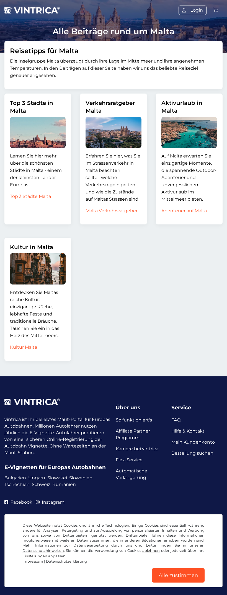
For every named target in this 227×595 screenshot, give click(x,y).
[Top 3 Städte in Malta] (38, 132)
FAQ (175, 420)
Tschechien (17, 484)
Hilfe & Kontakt (188, 431)
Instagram (53, 502)
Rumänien (64, 484)
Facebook (21, 502)
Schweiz (41, 484)
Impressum (32, 561)
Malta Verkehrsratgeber (112, 210)
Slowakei (57, 477)
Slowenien (80, 477)
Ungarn (36, 477)
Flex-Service (129, 459)
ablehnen (151, 551)
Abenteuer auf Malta (184, 210)
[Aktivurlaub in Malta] (189, 132)
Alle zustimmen (178, 575)
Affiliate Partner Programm (133, 434)
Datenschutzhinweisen (43, 551)
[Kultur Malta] (38, 268)
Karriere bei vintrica (137, 448)
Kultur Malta (23, 347)
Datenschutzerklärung (66, 561)
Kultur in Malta (31, 247)
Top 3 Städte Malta (30, 196)
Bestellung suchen (192, 453)
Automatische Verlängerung (131, 474)
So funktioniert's (134, 420)
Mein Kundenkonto (193, 442)
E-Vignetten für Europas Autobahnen (55, 467)
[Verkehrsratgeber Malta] (113, 132)
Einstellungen (34, 556)
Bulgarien (15, 477)
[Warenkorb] (215, 10)
